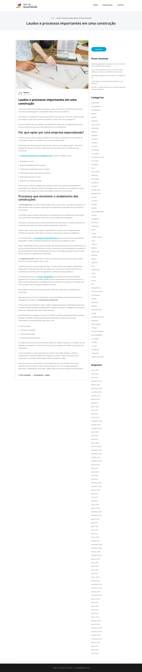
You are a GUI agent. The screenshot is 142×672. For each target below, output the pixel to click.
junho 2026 (95, 370)
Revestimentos (96, 310)
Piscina (93, 281)
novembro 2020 (96, 548)
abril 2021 (94, 534)
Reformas (94, 302)
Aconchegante (96, 110)
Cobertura (94, 139)
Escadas (94, 197)
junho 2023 (95, 472)
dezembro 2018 (96, 628)
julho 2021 (94, 523)
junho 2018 (95, 650)
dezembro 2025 (96, 388)
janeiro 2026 (95, 385)
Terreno (94, 346)
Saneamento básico (97, 317)
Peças (93, 273)
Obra (93, 266)
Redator (26, 92)
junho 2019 (95, 606)
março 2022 (95, 504)
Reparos (94, 306)
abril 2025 (94, 414)
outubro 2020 (95, 552)
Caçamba (94, 135)
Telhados (94, 342)
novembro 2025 (96, 392)
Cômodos (94, 143)
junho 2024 (95, 432)
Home (95, 5)
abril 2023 (94, 479)
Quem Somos (108, 5)
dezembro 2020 (96, 544)
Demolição (94, 164)
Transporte (95, 353)
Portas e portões (97, 291)
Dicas (93, 168)
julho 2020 (94, 563)
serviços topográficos (45, 277)
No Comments (26, 375)
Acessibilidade (96, 106)
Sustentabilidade (96, 335)
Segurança (94, 320)
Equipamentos (96, 193)
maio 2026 (94, 374)
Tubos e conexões (97, 357)
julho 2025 (94, 403)
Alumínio (94, 117)
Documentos (38, 375)
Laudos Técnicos (96, 237)
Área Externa (95, 124)
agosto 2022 (95, 490)
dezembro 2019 (96, 584)
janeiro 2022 (95, 508)
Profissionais (95, 295)
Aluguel (93, 114)
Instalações (95, 219)
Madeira (94, 248)
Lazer (93, 241)
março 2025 (95, 417)
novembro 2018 (96, 631)
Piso (92, 284)
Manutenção (95, 252)
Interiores (94, 222)
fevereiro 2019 (96, 621)
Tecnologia (95, 339)
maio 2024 (94, 436)
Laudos (47, 375)
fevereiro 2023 (96, 483)
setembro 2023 (96, 461)
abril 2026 (94, 377)
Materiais (94, 255)
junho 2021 (95, 526)
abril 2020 (94, 573)
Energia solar (95, 190)
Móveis (93, 259)
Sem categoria (96, 324)
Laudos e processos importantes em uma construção (73, 18)
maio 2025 (94, 410)
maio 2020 (94, 570)
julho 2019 (94, 602)
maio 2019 (94, 610)
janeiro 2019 (95, 624)
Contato (120, 5)
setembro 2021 (96, 515)
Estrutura (94, 201)
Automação (95, 128)
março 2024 (95, 443)
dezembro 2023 (96, 450)
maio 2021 (94, 530)
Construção (95, 154)
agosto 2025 (95, 399)
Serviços (94, 328)
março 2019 (95, 617)
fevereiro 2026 (96, 381)
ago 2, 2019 (27, 94)
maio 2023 (94, 475)
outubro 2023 (95, 457)
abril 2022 (94, 501)
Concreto (94, 146)
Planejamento (95, 288)
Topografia (95, 349)
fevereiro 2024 (96, 446)
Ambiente (94, 121)
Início (52, 18)
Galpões (94, 208)
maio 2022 (94, 497)
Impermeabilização (97, 212)
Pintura (93, 277)
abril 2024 (94, 439)
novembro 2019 (96, 588)
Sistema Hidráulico (97, 331)
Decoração (94, 161)
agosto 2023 (95, 465)
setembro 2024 (96, 428)
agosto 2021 (95, 519)
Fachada (94, 204)
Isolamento (95, 226)
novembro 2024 (96, 421)
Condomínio (95, 150)
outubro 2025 (95, 396)
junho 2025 (95, 406)
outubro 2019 (95, 592)
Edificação (94, 175)
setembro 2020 (96, 555)
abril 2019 (94, 613)
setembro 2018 (96, 639)
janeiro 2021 (95, 541)
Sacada (93, 313)
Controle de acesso (97, 157)
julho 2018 (94, 646)
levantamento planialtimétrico (47, 238)
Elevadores (95, 183)
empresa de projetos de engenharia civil (37, 156)
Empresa (94, 186)
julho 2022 (94, 494)
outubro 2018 (95, 635)
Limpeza (94, 244)
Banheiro (94, 132)
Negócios (94, 262)
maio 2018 (94, 653)
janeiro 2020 (95, 581)
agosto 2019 (95, 599)
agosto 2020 (95, 559)
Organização (95, 270)
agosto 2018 (95, 642)
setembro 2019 (96, 595)
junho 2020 (95, 566)
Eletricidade (95, 179)
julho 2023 (94, 468)
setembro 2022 (96, 486)
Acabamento (95, 103)
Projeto (93, 299)
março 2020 (95, 577)
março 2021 (95, 537)
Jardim (93, 230)
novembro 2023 (96, 454)
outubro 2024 (95, 425)
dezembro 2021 (96, 512)
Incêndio (94, 215)
